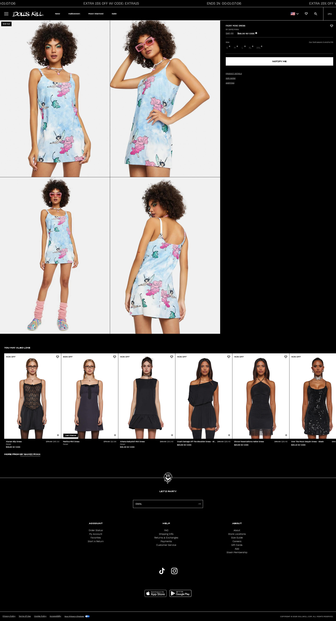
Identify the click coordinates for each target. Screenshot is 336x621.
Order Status (96, 530)
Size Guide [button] (231, 78)
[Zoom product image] (55, 98)
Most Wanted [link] (95, 14)
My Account (95, 534)
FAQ (166, 530)
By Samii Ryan (232, 29)
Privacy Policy (9, 616)
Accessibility (55, 616)
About (237, 530)
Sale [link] (114, 14)
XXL (259, 48)
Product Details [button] (234, 74)
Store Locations (237, 534)
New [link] (57, 14)
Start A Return (96, 541)
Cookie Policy (40, 616)
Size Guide (237, 538)
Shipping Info (166, 534)
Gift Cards (236, 545)
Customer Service (166, 545)
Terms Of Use (25, 616)
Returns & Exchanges (166, 538)
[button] (110, 3)
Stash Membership (237, 552)
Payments (166, 541)
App (237, 549)
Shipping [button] (230, 83)
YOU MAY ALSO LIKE (17, 347)
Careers (237, 541)
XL (250, 48)
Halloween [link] (74, 14)
